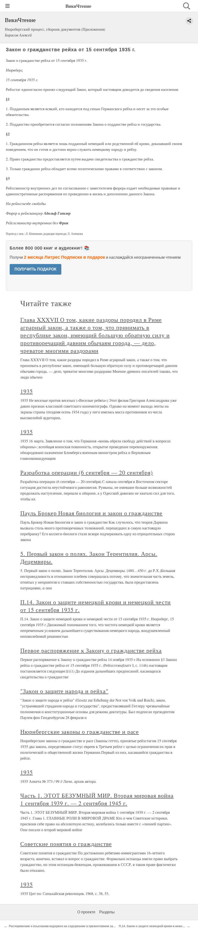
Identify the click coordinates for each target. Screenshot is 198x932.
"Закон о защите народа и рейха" (64, 691)
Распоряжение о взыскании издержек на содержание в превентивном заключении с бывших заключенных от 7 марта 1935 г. (98, 926)
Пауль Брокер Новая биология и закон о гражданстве (91, 513)
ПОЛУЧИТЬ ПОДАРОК (35, 269)
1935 (26, 391)
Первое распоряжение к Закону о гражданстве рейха (91, 650)
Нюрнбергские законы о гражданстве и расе (79, 731)
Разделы (107, 912)
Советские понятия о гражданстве (66, 844)
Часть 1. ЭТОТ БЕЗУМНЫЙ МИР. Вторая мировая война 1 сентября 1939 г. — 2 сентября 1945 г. (97, 799)
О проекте (86, 912)
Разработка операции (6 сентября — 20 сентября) (86, 472)
